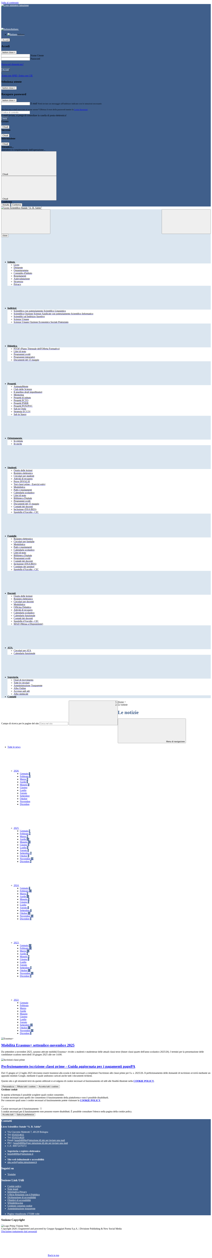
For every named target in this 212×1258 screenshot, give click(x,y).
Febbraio (25, 776)
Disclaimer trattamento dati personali (19, 1231)
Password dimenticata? (12, 64)
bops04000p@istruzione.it (39, 1140)
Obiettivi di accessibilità (19, 1200)
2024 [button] (16, 885)
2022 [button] (16, 1000)
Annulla (5, 205)
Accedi (5, 40)
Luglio (23, 790)
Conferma (16, 205)
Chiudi (5, 127)
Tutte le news (13, 747)
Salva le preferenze (25, 1114)
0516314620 (18, 1137)
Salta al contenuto (10, 2)
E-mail (34, 103)
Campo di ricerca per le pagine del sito (20, 723)
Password (35, 58)
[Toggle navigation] (25, 221)
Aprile (24, 782)
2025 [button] (16, 828)
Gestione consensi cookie (19, 1205)
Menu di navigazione (175, 741)
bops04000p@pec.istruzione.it (40, 1143)
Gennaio (25, 773)
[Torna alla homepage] (106, 207)
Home (121, 702)
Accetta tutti (49, 1086)
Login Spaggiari (81, 109)
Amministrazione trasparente (21, 1208)
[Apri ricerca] (186, 221)
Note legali (12, 1189)
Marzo (24, 779)
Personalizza (8, 1086)
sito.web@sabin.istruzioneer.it (22, 1162)
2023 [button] (16, 942)
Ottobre (23, 798)
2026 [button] (16, 770)
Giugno (23, 787)
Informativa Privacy (17, 1192)
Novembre (25, 801)
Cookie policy (14, 1186)
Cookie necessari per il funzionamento (20, 1108)
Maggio (24, 784)
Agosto (23, 793)
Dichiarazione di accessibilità (21, 1197)
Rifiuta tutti (26, 1086)
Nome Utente (37, 55)
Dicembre (24, 804)
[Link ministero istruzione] (15, 5)
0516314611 (18, 1134)
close (4, 235)
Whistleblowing (15, 1203)
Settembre (25, 796)
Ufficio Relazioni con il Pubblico (23, 1194)
